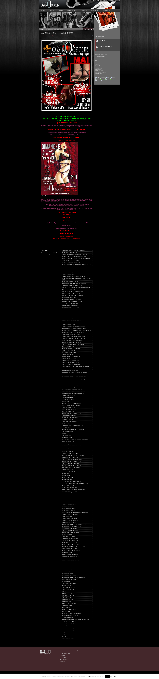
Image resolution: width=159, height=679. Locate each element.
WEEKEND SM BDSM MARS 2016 (70, 370)
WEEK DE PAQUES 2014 (67, 448)
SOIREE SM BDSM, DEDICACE (69, 536)
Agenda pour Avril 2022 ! (67, 636)
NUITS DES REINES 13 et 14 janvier (70, 571)
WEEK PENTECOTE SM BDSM (69, 504)
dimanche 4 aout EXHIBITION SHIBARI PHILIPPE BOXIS (75, 484)
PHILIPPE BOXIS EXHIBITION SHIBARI (71, 314)
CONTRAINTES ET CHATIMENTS (70, 615)
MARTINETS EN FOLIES (67, 469)
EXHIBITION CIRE (66, 475)
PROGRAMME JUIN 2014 (68, 438)
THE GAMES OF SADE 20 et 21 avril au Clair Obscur (74, 283)
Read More (113, 676)
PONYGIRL (64, 433)
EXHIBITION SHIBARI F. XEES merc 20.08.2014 (73, 429)
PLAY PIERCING (65, 427)
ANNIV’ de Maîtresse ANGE (68, 485)
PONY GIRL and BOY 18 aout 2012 (70, 540)
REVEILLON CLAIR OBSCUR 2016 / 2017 (71, 342)
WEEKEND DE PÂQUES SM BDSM (70, 514)
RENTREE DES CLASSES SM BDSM (70, 532)
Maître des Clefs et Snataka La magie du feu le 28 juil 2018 (75, 254)
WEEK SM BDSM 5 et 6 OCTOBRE (70, 530)
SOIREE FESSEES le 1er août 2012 (69, 548)
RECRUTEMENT (99, 70)
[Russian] (97, 80)
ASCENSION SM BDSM (67, 506)
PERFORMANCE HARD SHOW (69, 352)
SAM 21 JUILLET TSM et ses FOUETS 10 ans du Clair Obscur (76, 258)
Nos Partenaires (98, 68)
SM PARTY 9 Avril (66, 607)
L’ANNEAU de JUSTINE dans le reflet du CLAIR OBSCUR (75, 512)
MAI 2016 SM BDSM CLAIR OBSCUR (57, 33)
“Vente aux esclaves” (66, 585)
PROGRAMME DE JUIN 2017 (68, 318)
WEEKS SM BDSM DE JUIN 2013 (69, 498)
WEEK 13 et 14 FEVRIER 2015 (69, 407)
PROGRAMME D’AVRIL (67, 605)
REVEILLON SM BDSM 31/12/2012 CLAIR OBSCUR (74, 524)
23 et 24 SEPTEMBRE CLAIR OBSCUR (71, 348)
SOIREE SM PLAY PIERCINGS (69, 583)
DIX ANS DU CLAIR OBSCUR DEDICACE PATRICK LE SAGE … (76, 265)
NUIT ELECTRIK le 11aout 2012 (69, 542)
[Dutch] (108, 77)
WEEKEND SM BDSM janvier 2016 (70, 375)
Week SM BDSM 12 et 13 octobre (69, 528)
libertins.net (62, 655)
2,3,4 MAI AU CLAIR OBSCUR (69, 508)
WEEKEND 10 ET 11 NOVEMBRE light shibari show (74, 301)
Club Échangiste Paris (65, 653)
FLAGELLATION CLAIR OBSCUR (69, 488)
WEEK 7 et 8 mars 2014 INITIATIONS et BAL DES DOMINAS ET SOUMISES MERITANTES (76, 450)
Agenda (52, 10)
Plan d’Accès (98, 69)
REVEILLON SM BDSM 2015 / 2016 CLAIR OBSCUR (74, 377)
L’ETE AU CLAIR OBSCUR (68, 595)
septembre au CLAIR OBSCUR (69, 419)
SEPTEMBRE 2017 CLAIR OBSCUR (70, 306)
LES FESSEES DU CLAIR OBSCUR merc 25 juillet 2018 (74, 256)
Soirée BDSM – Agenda (100, 72)
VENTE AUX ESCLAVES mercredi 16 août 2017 (72, 310)
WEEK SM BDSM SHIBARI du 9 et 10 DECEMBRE (73, 344)
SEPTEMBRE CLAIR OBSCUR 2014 (70, 417)
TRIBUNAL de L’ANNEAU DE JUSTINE (71, 467)
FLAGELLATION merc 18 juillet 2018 (70, 260)
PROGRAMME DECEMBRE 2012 (69, 522)
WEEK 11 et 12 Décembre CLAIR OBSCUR (71, 381)
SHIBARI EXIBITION (66, 435)
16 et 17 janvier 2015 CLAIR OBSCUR (70, 409)
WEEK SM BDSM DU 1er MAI (69, 563)
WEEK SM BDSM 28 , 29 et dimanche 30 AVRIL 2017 (74, 326)
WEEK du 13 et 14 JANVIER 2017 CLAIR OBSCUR (73, 338)
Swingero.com (63, 657)
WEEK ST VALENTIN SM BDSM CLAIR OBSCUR (73, 336)
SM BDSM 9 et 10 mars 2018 (68, 289)
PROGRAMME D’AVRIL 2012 (68, 565)
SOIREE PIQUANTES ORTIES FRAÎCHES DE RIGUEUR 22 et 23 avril (76, 367)
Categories (87, 29)
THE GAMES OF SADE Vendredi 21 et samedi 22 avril (74, 328)
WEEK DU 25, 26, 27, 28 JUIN (68, 395)
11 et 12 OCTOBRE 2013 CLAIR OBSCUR (71, 465)
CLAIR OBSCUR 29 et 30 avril (69, 603)
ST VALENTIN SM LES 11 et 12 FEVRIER (71, 613)
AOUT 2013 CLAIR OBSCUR (68, 471)
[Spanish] (103, 80)
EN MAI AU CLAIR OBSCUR (68, 322)
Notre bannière (63, 659)
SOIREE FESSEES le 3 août (68, 589)
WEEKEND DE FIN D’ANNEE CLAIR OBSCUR (72, 295)
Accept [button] (107, 676)
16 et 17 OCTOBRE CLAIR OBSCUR (70, 383)
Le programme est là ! (66, 632)
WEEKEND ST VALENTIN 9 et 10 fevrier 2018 (72, 291)
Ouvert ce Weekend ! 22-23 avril (69, 624)
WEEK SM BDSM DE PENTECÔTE (70, 555)
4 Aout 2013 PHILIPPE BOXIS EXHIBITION (71, 481)
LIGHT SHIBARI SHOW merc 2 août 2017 (71, 316)
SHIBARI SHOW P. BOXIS (67, 431)
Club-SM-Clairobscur (46, 653)
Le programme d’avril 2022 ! (68, 634)
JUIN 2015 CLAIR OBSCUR (68, 399)
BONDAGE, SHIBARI (66, 581)
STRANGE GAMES (66, 312)
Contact (60, 10)
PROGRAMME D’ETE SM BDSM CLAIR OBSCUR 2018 (75, 270)
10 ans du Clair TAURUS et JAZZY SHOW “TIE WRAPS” (74, 268)
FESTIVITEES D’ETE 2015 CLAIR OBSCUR (72, 389)
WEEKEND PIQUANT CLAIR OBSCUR (71, 444)
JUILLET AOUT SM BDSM (68, 617)
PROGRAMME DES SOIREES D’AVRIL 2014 (72, 446)
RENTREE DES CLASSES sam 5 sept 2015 (71, 385)
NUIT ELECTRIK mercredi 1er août (70, 252)
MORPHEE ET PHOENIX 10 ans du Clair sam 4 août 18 (74, 250)
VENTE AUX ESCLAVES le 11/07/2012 (71, 550)
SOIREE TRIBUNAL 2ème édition (69, 421)
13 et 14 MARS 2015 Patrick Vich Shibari (71, 405)
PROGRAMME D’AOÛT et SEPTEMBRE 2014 (72, 425)
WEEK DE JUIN (65, 494)
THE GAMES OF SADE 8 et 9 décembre (71, 297)
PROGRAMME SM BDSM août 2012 (70, 538)
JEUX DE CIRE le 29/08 (67, 534)
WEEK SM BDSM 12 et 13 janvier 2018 (71, 293)
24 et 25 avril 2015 (66, 401)
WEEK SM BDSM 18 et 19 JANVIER (70, 520)
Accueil (43, 10)
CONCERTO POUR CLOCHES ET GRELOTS (72, 403)
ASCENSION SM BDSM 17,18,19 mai (70, 557)
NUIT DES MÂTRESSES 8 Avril (69, 609)
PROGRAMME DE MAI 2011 (68, 601)
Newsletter (106, 10)
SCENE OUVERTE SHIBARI (68, 350)
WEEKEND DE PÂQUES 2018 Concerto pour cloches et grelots (76, 287)
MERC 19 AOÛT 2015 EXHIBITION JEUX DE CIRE (73, 391)
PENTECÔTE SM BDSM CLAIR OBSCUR (71, 320)
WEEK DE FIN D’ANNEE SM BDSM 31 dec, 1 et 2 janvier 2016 (76, 379)
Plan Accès (84, 10)
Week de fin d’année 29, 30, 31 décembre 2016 (72, 340)
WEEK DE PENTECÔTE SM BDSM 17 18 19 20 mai (73, 276)
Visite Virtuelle (98, 73)
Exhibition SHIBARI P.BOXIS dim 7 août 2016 (72, 356)
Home (41, 29)
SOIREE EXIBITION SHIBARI (68, 587)
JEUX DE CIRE (65, 423)
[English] (113, 77)
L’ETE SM (64, 591)
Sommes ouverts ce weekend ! (68, 638)
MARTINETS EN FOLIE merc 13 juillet (70, 360)
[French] (97, 79)
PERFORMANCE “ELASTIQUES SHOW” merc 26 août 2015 (75, 387)
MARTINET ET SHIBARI (67, 354)
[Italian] (107, 79)
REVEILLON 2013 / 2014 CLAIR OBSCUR (71, 461)
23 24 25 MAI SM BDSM (67, 502)
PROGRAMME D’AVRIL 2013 (68, 510)
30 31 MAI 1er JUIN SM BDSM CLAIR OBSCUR (73, 500)
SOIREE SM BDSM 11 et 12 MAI (69, 559)
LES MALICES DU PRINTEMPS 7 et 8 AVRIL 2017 (73, 332)
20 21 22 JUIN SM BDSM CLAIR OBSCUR (71, 496)
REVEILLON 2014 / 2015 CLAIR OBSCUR (71, 413)
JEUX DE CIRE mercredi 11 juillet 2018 (71, 262)
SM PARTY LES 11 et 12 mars (68, 611)
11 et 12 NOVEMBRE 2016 (68, 346)
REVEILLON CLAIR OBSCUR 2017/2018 (71, 299)
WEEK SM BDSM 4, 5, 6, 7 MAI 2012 (70, 561)
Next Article (87, 642)
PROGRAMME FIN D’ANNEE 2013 (70, 457)
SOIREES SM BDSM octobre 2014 (69, 415)
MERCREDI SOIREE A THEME (69, 358)
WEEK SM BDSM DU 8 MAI (68, 324)
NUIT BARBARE (65, 473)
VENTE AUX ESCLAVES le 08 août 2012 (71, 544)
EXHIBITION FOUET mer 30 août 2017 (70, 308)
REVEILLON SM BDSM (67, 573)
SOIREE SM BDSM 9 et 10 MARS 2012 (71, 567)
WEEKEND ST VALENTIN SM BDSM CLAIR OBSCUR (74, 373)
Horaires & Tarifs (72, 10)
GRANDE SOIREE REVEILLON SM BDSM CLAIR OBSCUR (75, 619)
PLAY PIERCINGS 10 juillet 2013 (69, 492)
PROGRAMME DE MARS (67, 516)
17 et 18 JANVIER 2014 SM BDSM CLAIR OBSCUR (74, 455)
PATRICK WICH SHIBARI (67, 397)
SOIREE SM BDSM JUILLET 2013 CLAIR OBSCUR (73, 490)
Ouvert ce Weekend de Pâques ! (69, 628)
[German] (102, 79)
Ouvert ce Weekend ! (66, 626)
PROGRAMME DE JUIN (67, 272)
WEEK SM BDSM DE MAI (68, 274)
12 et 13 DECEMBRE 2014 (68, 411)
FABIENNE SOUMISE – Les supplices (70, 479)
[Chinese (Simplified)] (100, 77)
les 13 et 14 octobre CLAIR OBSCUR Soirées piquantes (74, 304)
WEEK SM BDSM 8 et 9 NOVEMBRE (70, 463)
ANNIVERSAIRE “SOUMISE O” (69, 575)
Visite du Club (95, 10)
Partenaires (62, 661)
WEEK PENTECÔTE (66, 597)
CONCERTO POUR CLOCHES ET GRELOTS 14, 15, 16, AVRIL (76, 330)
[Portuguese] (113, 79)
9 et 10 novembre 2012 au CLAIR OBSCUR (71, 526)
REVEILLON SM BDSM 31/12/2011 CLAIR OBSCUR (74, 577)
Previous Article (47, 642)
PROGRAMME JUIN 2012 (68, 553)
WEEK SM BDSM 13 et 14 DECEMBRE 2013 (72, 459)
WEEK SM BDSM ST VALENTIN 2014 (70, 453)
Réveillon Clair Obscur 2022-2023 (69, 622)
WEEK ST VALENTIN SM (67, 569)
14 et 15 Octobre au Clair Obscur (69, 579)
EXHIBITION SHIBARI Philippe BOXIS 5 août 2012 (73, 546)
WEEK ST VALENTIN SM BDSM (69, 518)
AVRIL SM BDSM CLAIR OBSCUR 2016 (71, 364)
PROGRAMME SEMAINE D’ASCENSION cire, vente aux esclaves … (76, 278)
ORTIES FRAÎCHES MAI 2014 (69, 442)
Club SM (97, 63)
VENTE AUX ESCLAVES (67, 477)
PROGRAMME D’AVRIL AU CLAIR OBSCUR (72, 285)
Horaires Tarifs (98, 65)
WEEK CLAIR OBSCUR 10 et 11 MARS (71, 334)
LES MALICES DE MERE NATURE (70, 281)
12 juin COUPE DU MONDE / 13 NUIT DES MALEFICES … (75, 440)
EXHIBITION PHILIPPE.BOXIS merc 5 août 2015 (73, 393)
